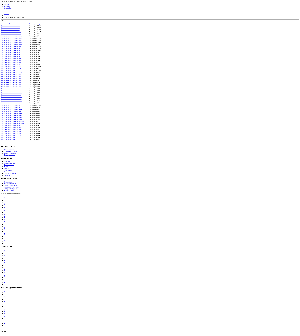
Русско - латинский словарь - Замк (11, 115)
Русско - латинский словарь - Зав (11, 135)
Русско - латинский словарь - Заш (11, 60)
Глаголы (6, 168)
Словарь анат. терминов (11, 187)
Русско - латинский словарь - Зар (11, 89)
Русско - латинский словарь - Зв (10, 56)
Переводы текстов (9, 155)
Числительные (8, 172)
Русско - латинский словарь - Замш (11, 109)
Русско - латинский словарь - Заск (11, 83)
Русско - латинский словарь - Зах (11, 66)
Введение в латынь (9, 163)
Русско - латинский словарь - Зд (10, 54)
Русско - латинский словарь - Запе (11, 103)
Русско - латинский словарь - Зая (11, 58)
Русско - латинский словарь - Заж (11, 129)
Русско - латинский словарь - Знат (11, 40)
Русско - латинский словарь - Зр (10, 30)
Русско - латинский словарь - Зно (11, 34)
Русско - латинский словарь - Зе (10, 52)
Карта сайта (7, 8)
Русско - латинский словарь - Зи (10, 50)
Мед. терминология (10, 183)
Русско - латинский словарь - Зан (11, 107)
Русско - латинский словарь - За (10, 139)
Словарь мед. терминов (11, 189)
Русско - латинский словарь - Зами (11, 117)
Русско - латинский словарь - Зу (10, 28)
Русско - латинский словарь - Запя (11, 91)
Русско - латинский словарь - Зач (11, 62)
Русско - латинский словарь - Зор (11, 32)
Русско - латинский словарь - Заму (11, 111)
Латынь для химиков (10, 150)
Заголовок (12, 24)
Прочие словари (9, 190)
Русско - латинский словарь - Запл (11, 99)
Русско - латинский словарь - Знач (11, 38)
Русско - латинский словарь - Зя (10, 26)
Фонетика (7, 161)
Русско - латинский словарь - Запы (11, 93)
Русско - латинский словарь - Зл (10, 48)
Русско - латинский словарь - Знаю (11, 36)
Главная (6, 4)
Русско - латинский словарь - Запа (11, 105)
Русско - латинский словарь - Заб (11, 137)
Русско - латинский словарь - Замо (11, 113)
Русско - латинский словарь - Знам (11, 44)
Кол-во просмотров (35, 24)
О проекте (7, 6)
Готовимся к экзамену (10, 151)
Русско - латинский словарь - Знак (11, 46)
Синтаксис (7, 175)
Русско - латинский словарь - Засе (11, 85)
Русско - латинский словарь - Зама (11, 119)
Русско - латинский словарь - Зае (11, 131)
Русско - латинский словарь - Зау (11, 68)
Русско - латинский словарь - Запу (11, 95)
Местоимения (8, 170)
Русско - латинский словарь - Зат (11, 70)
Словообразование (10, 173)
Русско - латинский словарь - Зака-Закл (12, 123)
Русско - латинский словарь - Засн (11, 81)
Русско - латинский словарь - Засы (11, 72)
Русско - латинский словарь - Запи (11, 101)
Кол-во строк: (6, 21)
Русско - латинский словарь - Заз (11, 127)
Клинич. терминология (11, 185)
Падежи (6, 166)
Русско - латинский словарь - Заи (11, 125)
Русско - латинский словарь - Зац (11, 64)
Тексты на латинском (10, 153)
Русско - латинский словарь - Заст (11, 74)
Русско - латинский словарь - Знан (11, 42)
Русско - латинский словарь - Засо (11, 78)
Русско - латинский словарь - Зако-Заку (12, 121)
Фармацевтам (8, 182)
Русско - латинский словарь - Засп (11, 76)
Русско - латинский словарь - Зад (11, 133)
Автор (27, 24)
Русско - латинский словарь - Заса (11, 87)
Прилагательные (9, 165)
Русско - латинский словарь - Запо (11, 97)
